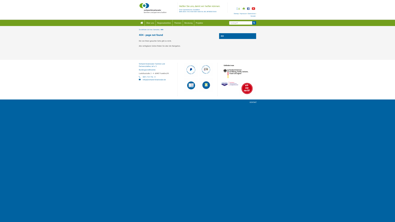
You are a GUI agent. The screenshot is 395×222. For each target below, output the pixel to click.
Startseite (156, 30)
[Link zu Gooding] (191, 85)
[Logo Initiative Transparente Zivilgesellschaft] (229, 84)
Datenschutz (252, 13)
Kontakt (253, 16)
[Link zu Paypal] (191, 70)
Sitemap (236, 13)
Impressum (243, 13)
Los (254, 23)
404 (162, 30)
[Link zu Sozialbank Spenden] (206, 69)
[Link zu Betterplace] (206, 85)
